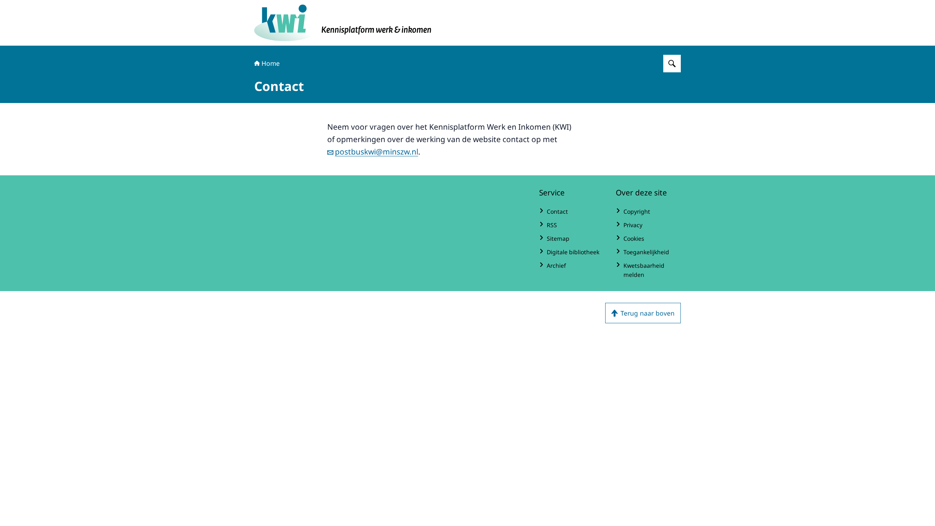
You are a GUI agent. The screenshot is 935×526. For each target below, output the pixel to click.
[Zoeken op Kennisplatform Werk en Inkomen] (672, 63)
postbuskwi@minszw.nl (376, 151)
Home (271, 63)
